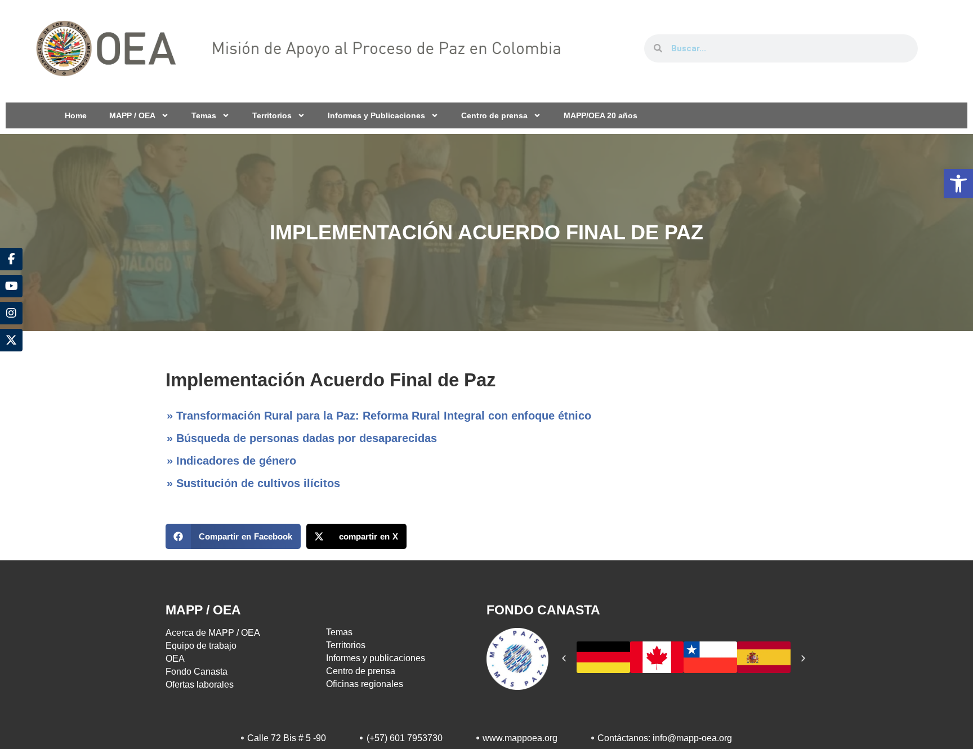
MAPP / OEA (132, 115)
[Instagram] (11, 313)
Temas (203, 115)
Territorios (272, 115)
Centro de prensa (494, 115)
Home (76, 115)
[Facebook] (11, 259)
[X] (11, 340)
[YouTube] (11, 286)
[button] (958, 183)
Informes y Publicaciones (376, 115)
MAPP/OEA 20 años (600, 115)
